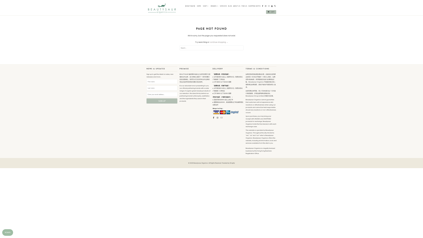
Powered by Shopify (228, 163)
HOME (199, 6)
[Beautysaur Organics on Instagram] (218, 117)
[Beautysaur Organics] (162, 8)
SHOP (205, 6)
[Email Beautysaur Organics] (222, 117)
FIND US (244, 6)
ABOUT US (236, 6)
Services (223, 6)
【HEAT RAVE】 (190, 6)
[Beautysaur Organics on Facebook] (214, 117)
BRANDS (214, 6)
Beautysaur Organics (200, 163)
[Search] (275, 6)
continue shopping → (219, 42)
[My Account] (272, 6)
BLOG (230, 6)
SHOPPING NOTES (254, 6)
